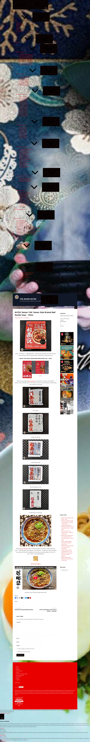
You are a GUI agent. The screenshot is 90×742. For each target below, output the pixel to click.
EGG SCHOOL (19, 252)
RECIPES (18, 270)
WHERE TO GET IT (20, 286)
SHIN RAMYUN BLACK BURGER (25, 274)
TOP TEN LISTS (17, 42)
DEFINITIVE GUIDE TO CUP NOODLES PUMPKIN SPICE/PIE (28, 230)
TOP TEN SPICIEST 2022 (23, 80)
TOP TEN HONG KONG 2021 (24, 163)
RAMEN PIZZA (19, 236)
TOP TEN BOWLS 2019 (23, 115)
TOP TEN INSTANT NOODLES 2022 (26, 60)
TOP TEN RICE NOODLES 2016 (25, 181)
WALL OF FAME (19, 31)
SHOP (17, 254)
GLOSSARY (18, 257)
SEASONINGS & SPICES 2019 (24, 198)
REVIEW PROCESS (20, 24)
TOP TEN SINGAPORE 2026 (24, 152)
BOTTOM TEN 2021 (23, 134)
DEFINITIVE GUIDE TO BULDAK (22, 223)
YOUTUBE (18, 25)
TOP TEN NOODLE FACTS (24, 204)
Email (17, 642)
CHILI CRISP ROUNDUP (21, 222)
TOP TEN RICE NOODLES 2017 (25, 179)
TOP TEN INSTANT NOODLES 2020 (26, 63)
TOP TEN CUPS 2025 (23, 99)
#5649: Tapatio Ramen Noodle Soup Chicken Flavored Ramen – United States (67, 522)
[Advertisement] (67, 430)
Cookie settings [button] (3, 713)
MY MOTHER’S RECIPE (23, 275)
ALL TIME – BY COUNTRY (21, 146)
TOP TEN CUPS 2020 (23, 114)
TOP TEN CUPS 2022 (23, 108)
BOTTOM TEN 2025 (23, 128)
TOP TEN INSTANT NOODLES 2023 (26, 58)
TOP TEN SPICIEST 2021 (23, 82)
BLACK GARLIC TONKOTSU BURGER (26, 272)
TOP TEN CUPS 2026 (23, 96)
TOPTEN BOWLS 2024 (23, 101)
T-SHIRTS (18, 258)
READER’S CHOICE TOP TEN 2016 (25, 203)
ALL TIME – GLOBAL (20, 51)
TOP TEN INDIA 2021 (23, 165)
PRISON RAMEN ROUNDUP (21, 220)
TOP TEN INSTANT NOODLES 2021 (26, 61)
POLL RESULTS (19, 282)
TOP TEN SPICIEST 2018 (23, 85)
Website (18, 645)
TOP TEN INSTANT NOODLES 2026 (26, 54)
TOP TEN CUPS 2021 (23, 111)
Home (15, 11)
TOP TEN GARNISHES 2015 (24, 200)
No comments (26, 317)
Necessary (3, 729)
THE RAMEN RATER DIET (21, 239)
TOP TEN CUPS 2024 (23, 102)
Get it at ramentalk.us (36, 563)
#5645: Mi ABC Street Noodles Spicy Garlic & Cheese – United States (67, 547)
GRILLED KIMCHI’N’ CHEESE (24, 277)
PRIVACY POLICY (19, 287)
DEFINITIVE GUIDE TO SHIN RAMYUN (23, 225)
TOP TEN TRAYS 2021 (23, 194)
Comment (18, 622)
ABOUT (15, 20)
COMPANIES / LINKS (20, 284)
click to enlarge (31, 381)
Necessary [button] (2, 728)
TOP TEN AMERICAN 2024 (24, 160)
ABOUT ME (18, 22)
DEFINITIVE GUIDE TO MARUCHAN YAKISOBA (25, 229)
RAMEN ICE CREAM (20, 235)
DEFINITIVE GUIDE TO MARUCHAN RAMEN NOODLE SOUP (28, 228)
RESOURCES (16, 248)
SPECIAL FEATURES (18, 218)
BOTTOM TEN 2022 (23, 133)
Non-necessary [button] (3, 735)
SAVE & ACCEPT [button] (3, 741)
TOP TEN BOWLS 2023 (23, 104)
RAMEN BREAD (19, 238)
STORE (15, 289)
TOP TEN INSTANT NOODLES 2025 (26, 55)
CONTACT (16, 291)
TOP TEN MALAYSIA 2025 (24, 156)
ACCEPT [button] (8, 713)
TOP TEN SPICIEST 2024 (23, 77)
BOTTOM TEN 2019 (23, 137)
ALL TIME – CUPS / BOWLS (21, 94)
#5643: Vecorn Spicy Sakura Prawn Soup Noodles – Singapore (66, 554)
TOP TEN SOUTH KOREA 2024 (25, 159)
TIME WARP (18, 251)
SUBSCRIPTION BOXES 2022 (24, 192)
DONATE (15, 33)
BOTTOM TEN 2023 (23, 131)
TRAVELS (18, 27)
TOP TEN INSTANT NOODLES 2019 (26, 64)
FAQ (17, 255)
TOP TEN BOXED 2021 (23, 195)
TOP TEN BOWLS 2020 (23, 112)
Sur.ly (21, 703)
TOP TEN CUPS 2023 (23, 105)
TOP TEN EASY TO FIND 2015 (24, 201)
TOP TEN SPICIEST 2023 (23, 79)
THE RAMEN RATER (28, 299)
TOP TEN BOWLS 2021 (23, 109)
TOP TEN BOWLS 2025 (23, 98)
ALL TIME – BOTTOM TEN (21, 124)
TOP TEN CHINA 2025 (23, 153)
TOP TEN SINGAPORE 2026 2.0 (25, 149)
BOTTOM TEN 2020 (23, 136)
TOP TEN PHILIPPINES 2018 (24, 166)
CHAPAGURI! (21, 278)
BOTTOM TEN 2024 (23, 130)
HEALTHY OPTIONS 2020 (24, 197)
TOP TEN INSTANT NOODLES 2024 (26, 57)
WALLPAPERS (19, 260)
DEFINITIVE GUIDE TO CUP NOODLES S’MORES (25, 232)
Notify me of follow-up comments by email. (26, 648)
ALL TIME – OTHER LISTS (21, 190)
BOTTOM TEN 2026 (23, 127)
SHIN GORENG (22, 280)
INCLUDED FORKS (20, 261)
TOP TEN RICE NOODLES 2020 (25, 178)
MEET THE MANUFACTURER (19, 209)
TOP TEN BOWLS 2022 (23, 106)
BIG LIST (15, 208)
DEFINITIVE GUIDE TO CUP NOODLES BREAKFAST (26, 233)
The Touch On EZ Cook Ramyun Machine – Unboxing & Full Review (67, 532)
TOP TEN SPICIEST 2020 (24, 83)
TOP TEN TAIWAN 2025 (23, 155)
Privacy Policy (17, 682)
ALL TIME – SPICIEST (20, 73)
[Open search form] (49, 299)
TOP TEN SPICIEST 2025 (23, 76)
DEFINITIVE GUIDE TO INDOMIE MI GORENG (25, 226)
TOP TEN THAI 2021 (23, 162)
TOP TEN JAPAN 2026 (23, 150)
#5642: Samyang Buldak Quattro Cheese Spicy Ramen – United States (67, 559)
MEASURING (18, 283)
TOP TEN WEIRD (22, 206)
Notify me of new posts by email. (24, 651)
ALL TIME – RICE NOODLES (21, 175)
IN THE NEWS (19, 30)
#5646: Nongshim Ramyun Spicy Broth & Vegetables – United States (66, 543)
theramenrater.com (19, 701)
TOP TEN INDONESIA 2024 (24, 158)
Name (17, 638)
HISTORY (18, 28)
